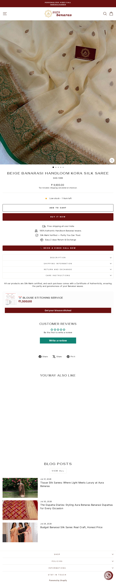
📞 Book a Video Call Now (58, 248)
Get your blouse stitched (58, 310)
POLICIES (57, 561)
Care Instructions (58, 275)
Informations (57, 568)
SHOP (57, 554)
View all (58, 471)
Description (58, 257)
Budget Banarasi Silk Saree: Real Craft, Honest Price (71, 527)
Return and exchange (58, 269)
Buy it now (58, 217)
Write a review (58, 340)
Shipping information (58, 263)
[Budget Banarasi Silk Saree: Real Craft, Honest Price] (20, 532)
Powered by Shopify (58, 580)
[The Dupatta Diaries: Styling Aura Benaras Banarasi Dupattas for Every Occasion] (20, 510)
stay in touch (57, 575)
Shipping (54, 188)
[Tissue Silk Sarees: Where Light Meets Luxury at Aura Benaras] (20, 488)
